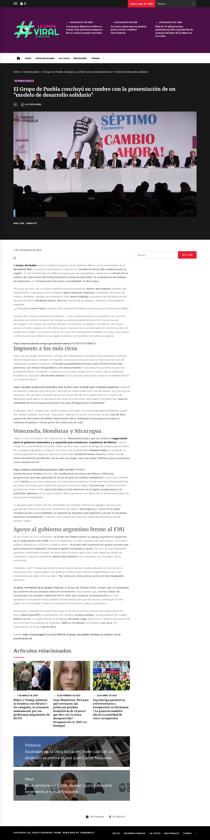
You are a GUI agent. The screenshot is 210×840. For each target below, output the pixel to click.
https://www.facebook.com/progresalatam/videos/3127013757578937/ (54, 343)
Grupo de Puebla (26, 265)
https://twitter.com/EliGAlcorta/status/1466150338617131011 (49, 469)
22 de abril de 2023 (107, 695)
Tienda (95, 58)
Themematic (87, 832)
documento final (22, 269)
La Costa (64, 58)
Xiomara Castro (98, 450)
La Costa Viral (33, 104)
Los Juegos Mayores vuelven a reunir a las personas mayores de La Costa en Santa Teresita (84, 29)
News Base (69, 832)
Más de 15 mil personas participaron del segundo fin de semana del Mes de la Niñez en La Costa (174, 31)
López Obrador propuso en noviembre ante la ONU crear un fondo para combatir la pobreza (65, 387)
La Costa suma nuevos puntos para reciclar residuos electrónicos (129, 29)
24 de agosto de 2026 (81, 22)
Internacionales (45, 58)
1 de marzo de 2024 (27, 695)
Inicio (28, 58)
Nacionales (80, 58)
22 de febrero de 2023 (68, 695)
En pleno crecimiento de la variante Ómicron (38, 587)
